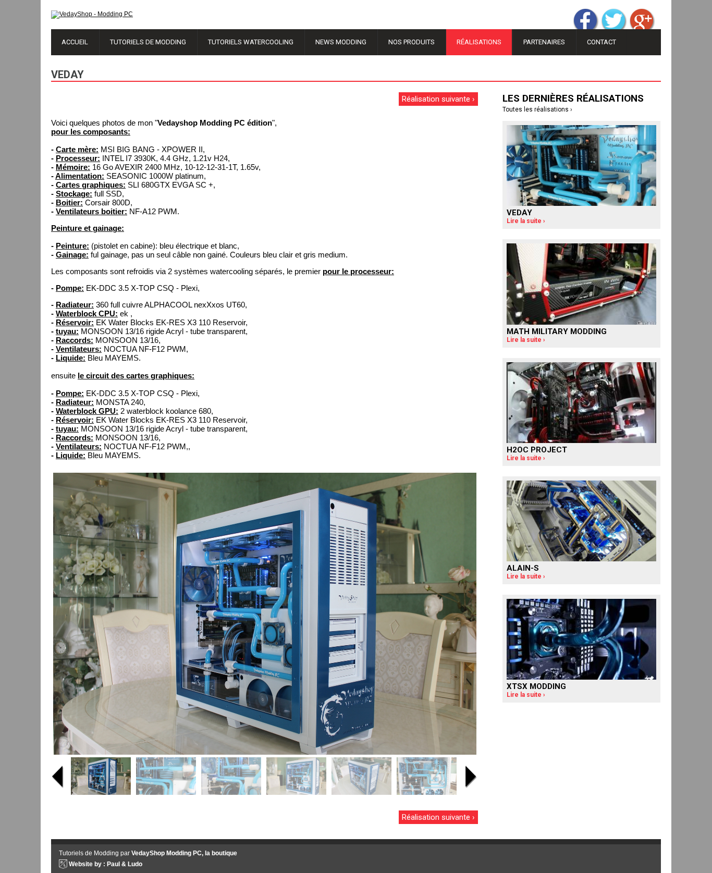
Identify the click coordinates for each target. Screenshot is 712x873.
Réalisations (479, 42)
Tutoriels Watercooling (250, 42)
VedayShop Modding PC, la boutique (184, 853)
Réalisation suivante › (438, 99)
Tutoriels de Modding (148, 42)
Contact (601, 42)
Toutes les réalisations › (537, 109)
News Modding (340, 42)
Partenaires (544, 42)
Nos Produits (411, 42)
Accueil (75, 42)
